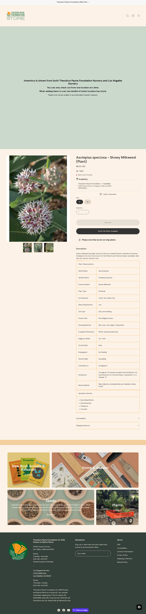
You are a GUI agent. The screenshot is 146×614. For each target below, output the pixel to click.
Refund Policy (122, 562)
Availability (83, 179)
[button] (127, 15)
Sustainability (81, 418)
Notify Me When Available (108, 231)
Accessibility (122, 548)
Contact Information (125, 551)
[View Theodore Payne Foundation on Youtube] (68, 610)
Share (81, 171)
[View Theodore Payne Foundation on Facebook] (63, 610)
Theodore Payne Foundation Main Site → (73, 2)
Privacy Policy (122, 555)
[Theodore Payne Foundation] (15, 16)
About (120, 540)
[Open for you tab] (139, 607)
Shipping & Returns (83, 426)
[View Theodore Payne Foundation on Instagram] (58, 610)
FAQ (118, 544)
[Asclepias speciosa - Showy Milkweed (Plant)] (27, 247)
